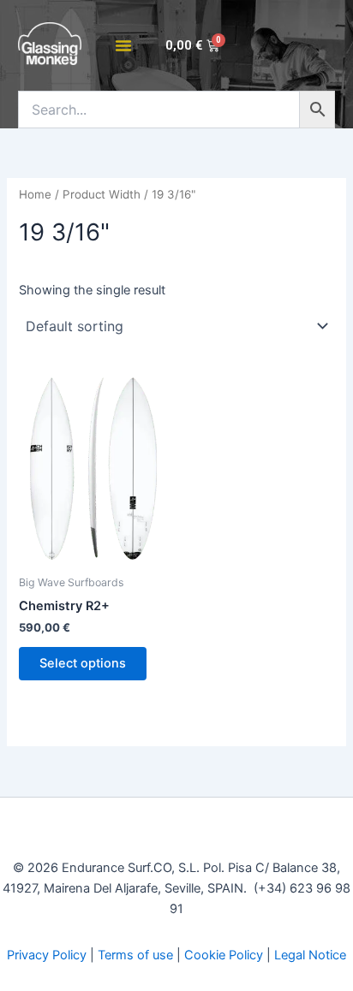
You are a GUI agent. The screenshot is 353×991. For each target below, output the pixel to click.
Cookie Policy (223, 955)
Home (35, 194)
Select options (82, 663)
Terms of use (135, 955)
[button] (123, 45)
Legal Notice (310, 955)
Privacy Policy (47, 955)
